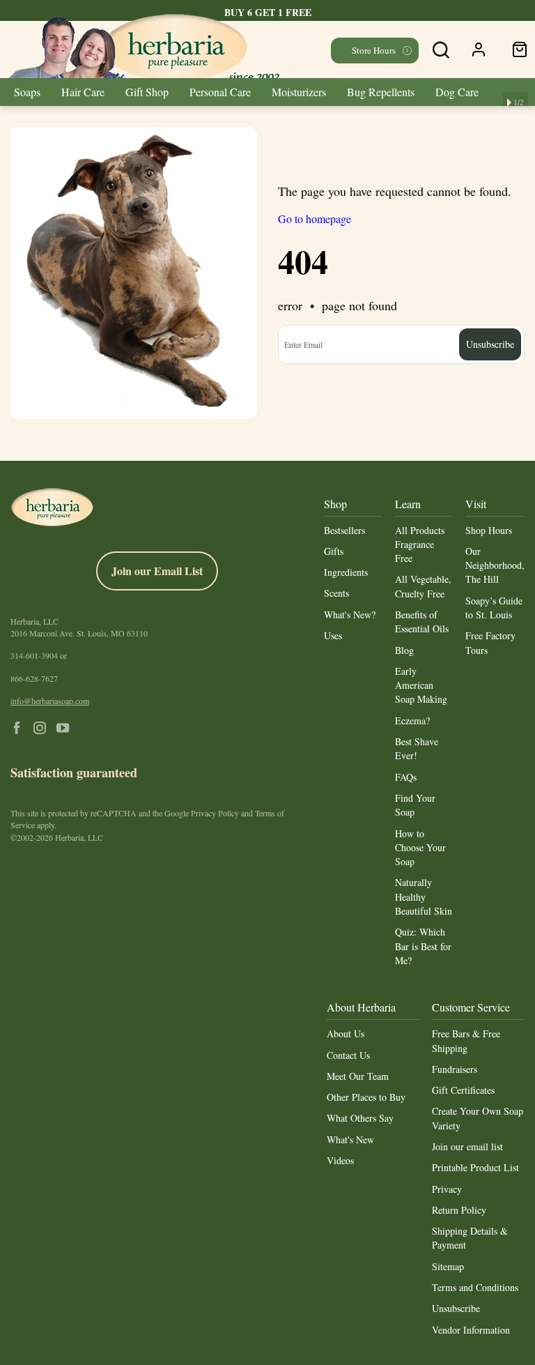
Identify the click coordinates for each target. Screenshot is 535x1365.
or (38, 655)
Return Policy (459, 1210)
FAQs (406, 777)
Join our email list (467, 1146)
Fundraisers (454, 1069)
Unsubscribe (456, 1308)
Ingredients (346, 572)
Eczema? (412, 720)
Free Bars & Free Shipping (466, 1040)
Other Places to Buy (366, 1097)
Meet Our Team (358, 1076)
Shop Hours (488, 530)
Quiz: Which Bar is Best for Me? (423, 946)
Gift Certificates (463, 1090)
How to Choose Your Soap (420, 848)
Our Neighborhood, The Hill (495, 565)
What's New (350, 1139)
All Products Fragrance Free (419, 544)
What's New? (349, 614)
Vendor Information (471, 1329)
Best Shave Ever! (416, 748)
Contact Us (348, 1055)
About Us (345, 1033)
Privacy (447, 1189)
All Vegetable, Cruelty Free (423, 586)
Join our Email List (157, 571)
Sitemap (448, 1266)
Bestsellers (344, 530)
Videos (340, 1160)
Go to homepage (314, 218)
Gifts (333, 551)
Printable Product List (475, 1167)
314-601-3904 (34, 655)
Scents (336, 593)
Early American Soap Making (421, 685)
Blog (404, 650)
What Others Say (360, 1117)
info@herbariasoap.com (49, 700)
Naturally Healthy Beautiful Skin (423, 896)
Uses (333, 635)
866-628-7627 (34, 678)
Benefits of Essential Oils (422, 621)
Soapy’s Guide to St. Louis (493, 607)
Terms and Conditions (475, 1287)
